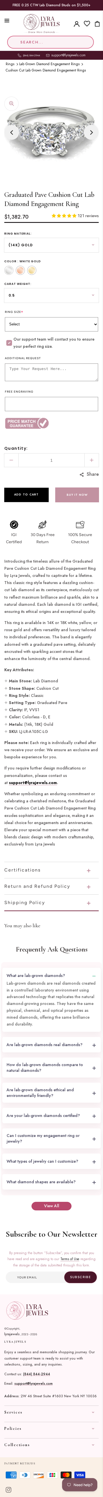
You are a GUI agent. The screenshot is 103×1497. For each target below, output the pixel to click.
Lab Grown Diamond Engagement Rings (49, 64)
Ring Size (14, 312)
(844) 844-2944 (36, 1374)
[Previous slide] (11, 132)
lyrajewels (12, 1334)
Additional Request (23, 358)
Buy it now (77, 495)
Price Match (51, 423)
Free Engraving (19, 391)
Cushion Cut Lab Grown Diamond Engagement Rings (46, 70)
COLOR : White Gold (22, 261)
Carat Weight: (17, 284)
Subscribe (80, 1277)
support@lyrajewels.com (68, 55)
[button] (4, 20)
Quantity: (16, 448)
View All (51, 1206)
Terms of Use (69, 1259)
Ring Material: (18, 233)
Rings (10, 64)
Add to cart (26, 494)
